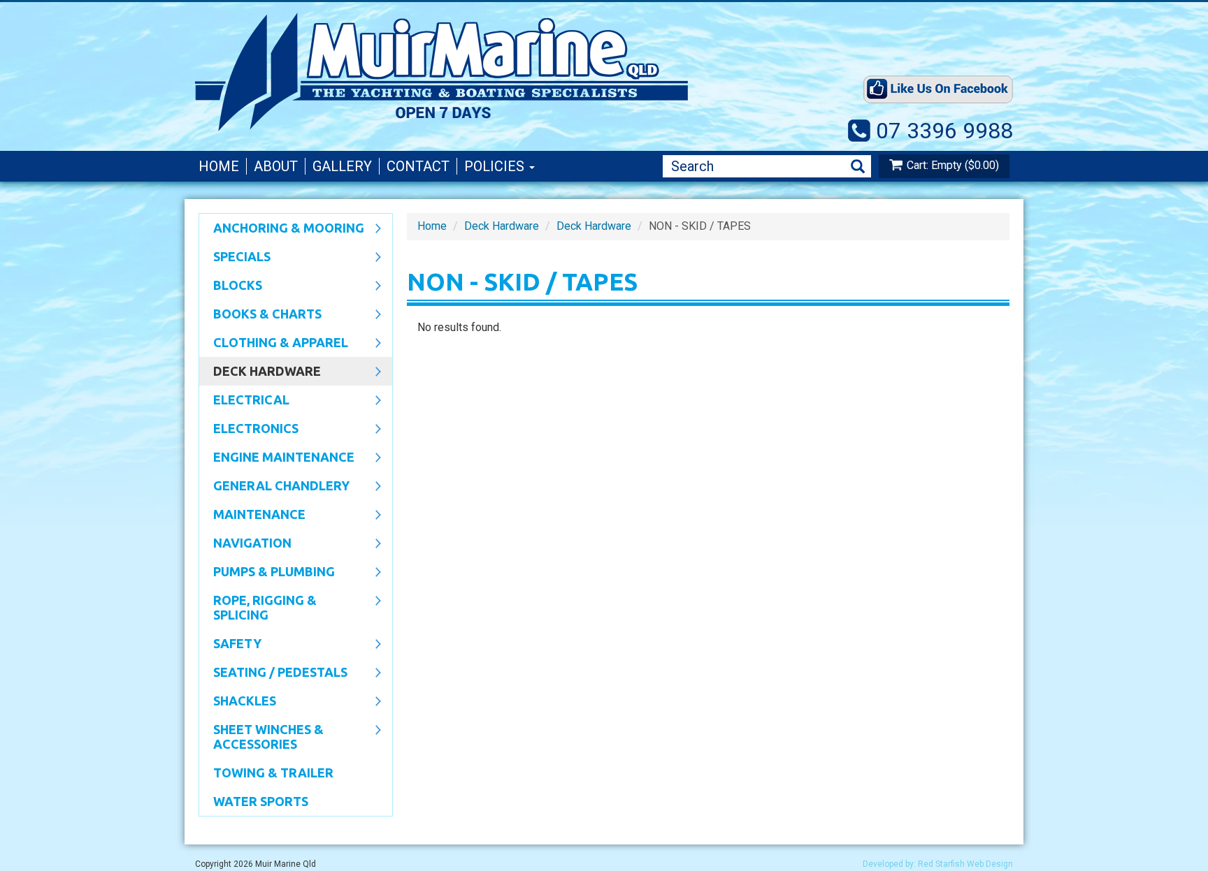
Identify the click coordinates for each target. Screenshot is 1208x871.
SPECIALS (235, 257)
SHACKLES (237, 702)
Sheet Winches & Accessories (261, 736)
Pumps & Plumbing (267, 572)
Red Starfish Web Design (965, 864)
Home (219, 166)
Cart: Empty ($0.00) (953, 165)
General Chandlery (274, 486)
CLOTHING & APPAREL (273, 343)
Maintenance (252, 515)
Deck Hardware (260, 372)
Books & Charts (260, 315)
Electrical (244, 401)
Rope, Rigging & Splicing (258, 607)
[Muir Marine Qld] (499, 72)
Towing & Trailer (273, 772)
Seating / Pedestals (273, 673)
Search (858, 166)
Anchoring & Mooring (281, 229)
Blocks (230, 286)
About (276, 166)
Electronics (249, 429)
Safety (230, 644)
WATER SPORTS (260, 801)
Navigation (245, 544)
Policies (496, 166)
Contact (418, 166)
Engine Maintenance (276, 458)
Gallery (342, 166)
